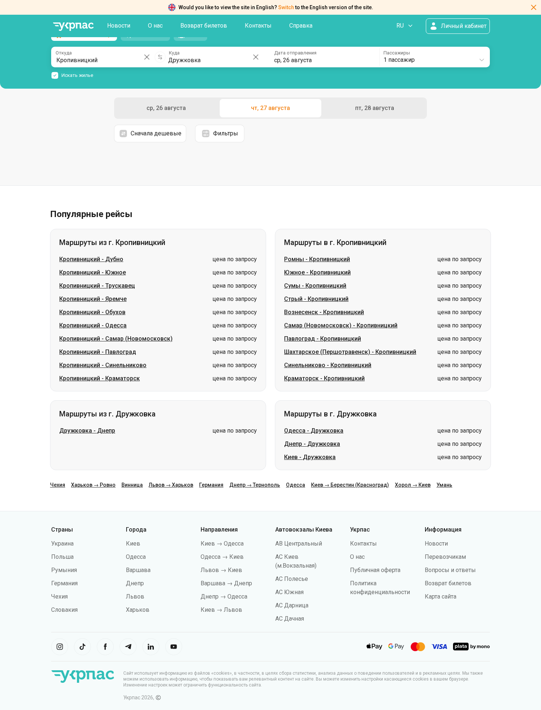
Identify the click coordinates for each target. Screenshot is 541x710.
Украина (62, 543)
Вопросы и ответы (450, 570)
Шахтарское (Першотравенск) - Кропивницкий (350, 351)
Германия (211, 485)
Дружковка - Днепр (87, 430)
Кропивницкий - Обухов (92, 312)
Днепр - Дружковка (312, 443)
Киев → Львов (221, 609)
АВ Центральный (298, 543)
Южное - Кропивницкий (317, 272)
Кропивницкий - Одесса (93, 325)
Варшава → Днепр (226, 583)
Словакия (64, 609)
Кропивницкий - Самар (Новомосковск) (116, 338)
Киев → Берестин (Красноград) (350, 485)
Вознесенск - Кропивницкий (324, 312)
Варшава (138, 570)
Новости (118, 25)
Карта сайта (440, 596)
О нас (155, 25)
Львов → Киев (221, 570)
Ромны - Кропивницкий (317, 259)
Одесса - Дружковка (313, 430)
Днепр (135, 583)
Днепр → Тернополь (254, 485)
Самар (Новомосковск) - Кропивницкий (340, 325)
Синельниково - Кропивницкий (327, 365)
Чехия (57, 485)
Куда (174, 52)
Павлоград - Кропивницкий (322, 338)
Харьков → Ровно (93, 485)
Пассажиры (396, 52)
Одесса (295, 485)
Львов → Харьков (171, 485)
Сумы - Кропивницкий (315, 285)
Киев (133, 543)
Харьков (137, 609)
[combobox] (434, 57)
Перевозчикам (445, 556)
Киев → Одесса (222, 543)
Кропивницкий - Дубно (91, 259)
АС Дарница (291, 605)
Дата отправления (295, 52)
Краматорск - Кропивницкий (324, 378)
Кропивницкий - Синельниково (102, 365)
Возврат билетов (203, 25)
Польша (62, 556)
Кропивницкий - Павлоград (97, 351)
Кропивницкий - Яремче (93, 298)
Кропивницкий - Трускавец (97, 285)
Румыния (64, 570)
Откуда (64, 52)
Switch (286, 7)
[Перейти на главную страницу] (73, 26)
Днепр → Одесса (224, 596)
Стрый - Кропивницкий (316, 298)
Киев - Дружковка (310, 457)
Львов (135, 596)
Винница (132, 485)
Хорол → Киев (413, 485)
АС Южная (289, 592)
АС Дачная (289, 618)
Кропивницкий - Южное (92, 272)
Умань (444, 485)
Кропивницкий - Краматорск (99, 378)
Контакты (258, 25)
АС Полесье (291, 578)
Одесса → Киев (222, 556)
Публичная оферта (375, 570)
